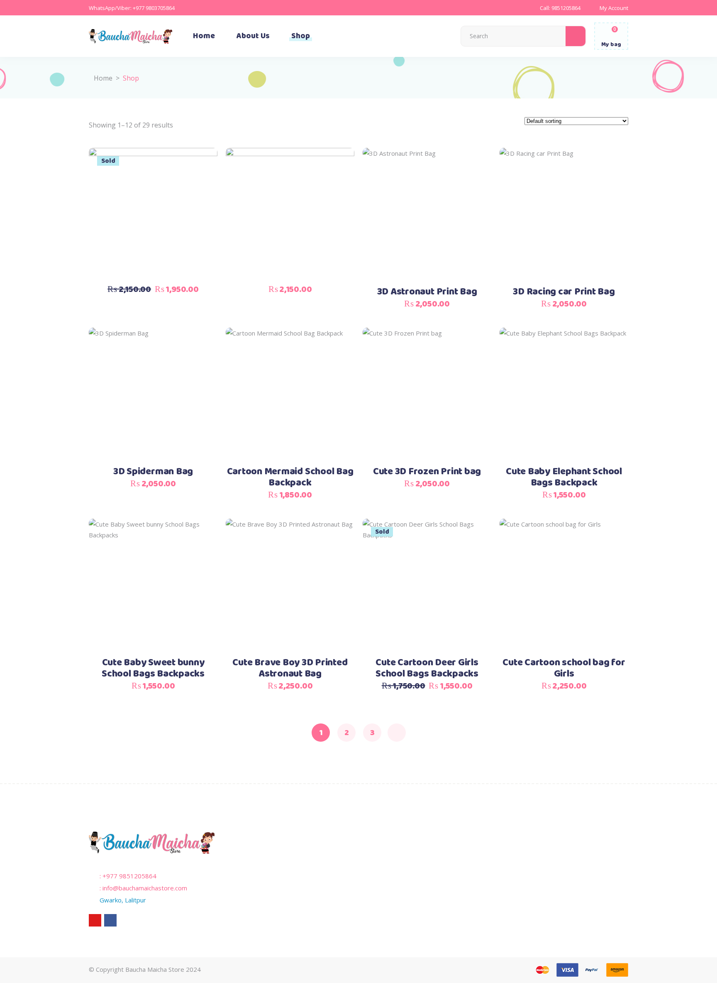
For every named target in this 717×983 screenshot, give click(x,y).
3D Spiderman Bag (153, 472)
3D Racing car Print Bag (564, 292)
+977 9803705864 (154, 8)
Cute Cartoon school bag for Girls (563, 668)
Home (103, 78)
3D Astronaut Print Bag (427, 292)
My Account (614, 8)
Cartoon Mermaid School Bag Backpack (290, 477)
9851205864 (565, 8)
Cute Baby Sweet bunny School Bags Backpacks (153, 668)
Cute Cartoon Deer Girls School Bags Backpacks (427, 668)
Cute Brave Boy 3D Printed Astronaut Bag (289, 668)
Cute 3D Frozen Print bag (427, 472)
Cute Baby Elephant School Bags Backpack (564, 477)
